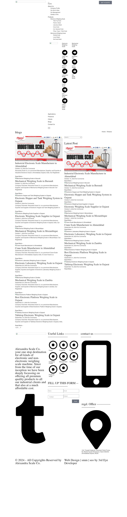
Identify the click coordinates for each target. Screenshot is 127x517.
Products (50, 17)
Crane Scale (56, 27)
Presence (51, 117)
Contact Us (51, 124)
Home (50, 4)
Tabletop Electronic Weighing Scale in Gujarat (37, 315)
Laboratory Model (57, 25)
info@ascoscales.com (90, 397)
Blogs (49, 122)
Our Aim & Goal (55, 10)
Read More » (19, 176)
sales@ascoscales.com (89, 398)
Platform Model (57, 23)
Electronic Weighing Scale (58, 19)
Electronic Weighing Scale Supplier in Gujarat (37, 216)
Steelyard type (57, 35)
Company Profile (55, 8)
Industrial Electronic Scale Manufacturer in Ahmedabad (36, 164)
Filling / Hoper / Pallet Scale (60, 31)
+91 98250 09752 (87, 388)
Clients (50, 119)
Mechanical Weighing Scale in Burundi (34, 181)
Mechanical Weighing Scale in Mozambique (36, 231)
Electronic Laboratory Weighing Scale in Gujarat (38, 263)
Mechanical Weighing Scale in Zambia (33, 280)
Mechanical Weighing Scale (58, 33)
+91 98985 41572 (87, 392)
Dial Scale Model (57, 39)
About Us (51, 6)
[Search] (81, 137)
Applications (52, 114)
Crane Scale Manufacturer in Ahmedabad (35, 248)
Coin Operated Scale (58, 29)
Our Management (55, 12)
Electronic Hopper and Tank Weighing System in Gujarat (38, 199)
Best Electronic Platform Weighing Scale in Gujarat (36, 298)
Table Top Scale (57, 21)
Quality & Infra (54, 14)
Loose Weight (56, 37)
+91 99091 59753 (87, 390)
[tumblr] (30, 443)
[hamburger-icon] (48, 2)
